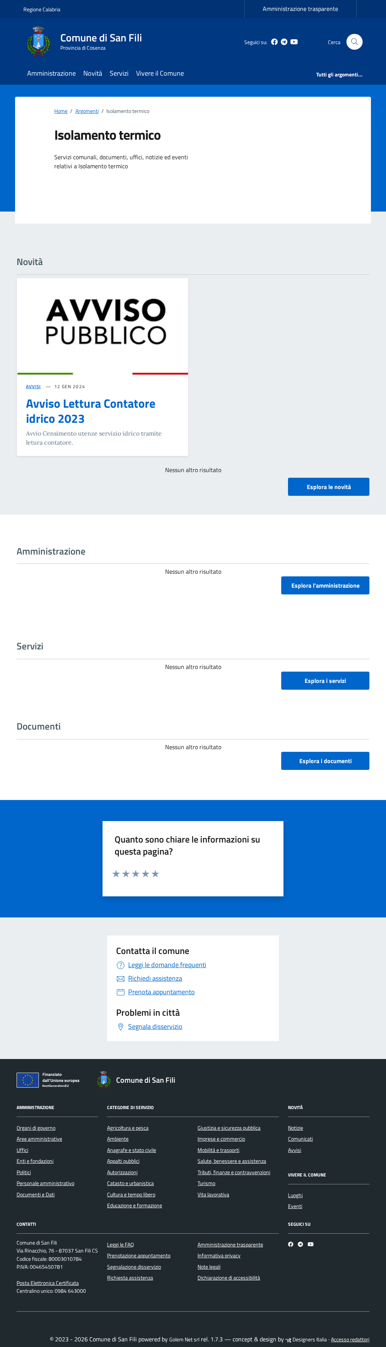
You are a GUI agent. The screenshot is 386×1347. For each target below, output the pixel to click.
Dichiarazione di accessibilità (229, 1278)
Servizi (119, 73)
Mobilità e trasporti (218, 1150)
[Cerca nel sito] (354, 42)
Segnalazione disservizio (134, 1267)
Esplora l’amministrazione (325, 585)
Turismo (206, 1183)
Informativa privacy (219, 1255)
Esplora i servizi (325, 680)
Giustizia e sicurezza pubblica (229, 1128)
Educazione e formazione (134, 1205)
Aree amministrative (39, 1139)
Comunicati (300, 1139)
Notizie (295, 1128)
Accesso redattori (350, 1339)
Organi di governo (36, 1128)
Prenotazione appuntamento (138, 1255)
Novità (92, 73)
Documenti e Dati (36, 1194)
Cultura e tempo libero (131, 1194)
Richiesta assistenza (130, 1278)
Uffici (22, 1150)
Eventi (295, 1206)
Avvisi (294, 1150)
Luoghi (295, 1195)
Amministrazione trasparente (300, 8)
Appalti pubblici (123, 1161)
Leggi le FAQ (120, 1244)
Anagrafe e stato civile (131, 1150)
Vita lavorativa (213, 1194)
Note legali (209, 1267)
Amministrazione (51, 73)
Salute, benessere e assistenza (232, 1161)
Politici (24, 1172)
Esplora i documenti (325, 760)
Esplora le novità (329, 486)
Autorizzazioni (122, 1172)
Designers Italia (309, 1339)
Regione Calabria (41, 9)
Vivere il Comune (160, 73)
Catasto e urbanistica (130, 1183)
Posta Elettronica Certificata (48, 1283)
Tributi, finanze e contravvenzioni (234, 1172)
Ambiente (118, 1139)
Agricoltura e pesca (128, 1128)
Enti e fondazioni (35, 1161)
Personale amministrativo (45, 1183)
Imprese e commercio (221, 1139)
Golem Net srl (184, 1339)
